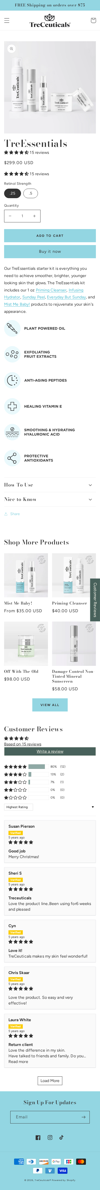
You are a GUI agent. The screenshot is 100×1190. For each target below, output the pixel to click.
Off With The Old (21, 671)
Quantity (11, 205)
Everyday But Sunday (66, 297)
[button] (7, 20)
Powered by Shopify (63, 1180)
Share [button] (15, 514)
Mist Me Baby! (17, 304)
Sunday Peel (33, 297)
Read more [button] (18, 1061)
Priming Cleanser (51, 290)
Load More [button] (50, 1080)
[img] (50, 842)
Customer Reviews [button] (95, 600)
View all (50, 705)
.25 (12, 193)
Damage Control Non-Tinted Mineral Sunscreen (73, 676)
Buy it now (50, 251)
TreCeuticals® (43, 1180)
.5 (30, 193)
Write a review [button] (50, 751)
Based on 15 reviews (22, 744)
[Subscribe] (83, 1117)
